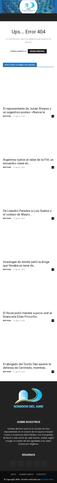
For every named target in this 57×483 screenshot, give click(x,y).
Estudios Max (47, 479)
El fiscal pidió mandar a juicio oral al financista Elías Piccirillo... (27, 314)
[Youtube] (44, 464)
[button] (5, 17)
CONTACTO (41, 474)
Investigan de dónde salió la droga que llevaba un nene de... (26, 263)
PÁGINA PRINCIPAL (37, 51)
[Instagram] (21, 463)
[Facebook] (13, 464)
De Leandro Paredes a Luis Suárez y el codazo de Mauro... (27, 212)
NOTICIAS (7, 116)
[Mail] (28, 464)
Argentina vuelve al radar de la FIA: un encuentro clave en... (28, 161)
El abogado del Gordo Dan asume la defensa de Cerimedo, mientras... (27, 365)
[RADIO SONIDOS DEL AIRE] (28, 6)
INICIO (13, 474)
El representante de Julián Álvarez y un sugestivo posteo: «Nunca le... (27, 110)
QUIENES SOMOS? (26, 474)
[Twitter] (36, 464)
